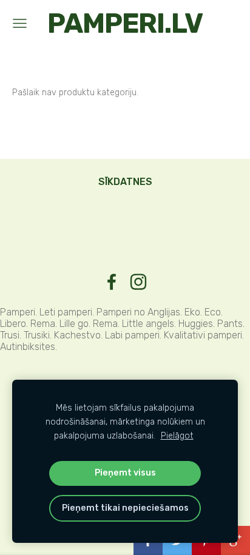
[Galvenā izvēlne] (19, 23)
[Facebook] (112, 281)
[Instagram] (138, 281)
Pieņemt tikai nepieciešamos (125, 508)
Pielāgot (177, 436)
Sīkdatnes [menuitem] (125, 181)
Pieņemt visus (125, 473)
